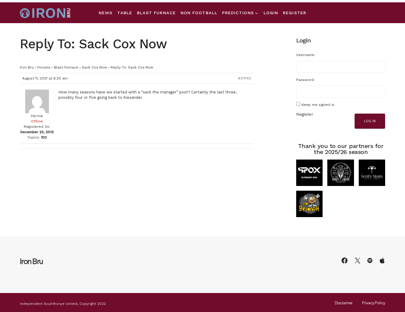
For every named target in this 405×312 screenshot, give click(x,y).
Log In (370, 121)
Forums (43, 67)
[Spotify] (369, 260)
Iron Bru (27, 67)
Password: (305, 80)
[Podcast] (382, 260)
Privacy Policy (373, 303)
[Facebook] (344, 260)
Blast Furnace (66, 67)
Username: (305, 55)
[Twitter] (358, 260)
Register (304, 114)
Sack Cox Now (94, 67)
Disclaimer (344, 303)
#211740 (244, 78)
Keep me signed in (318, 105)
